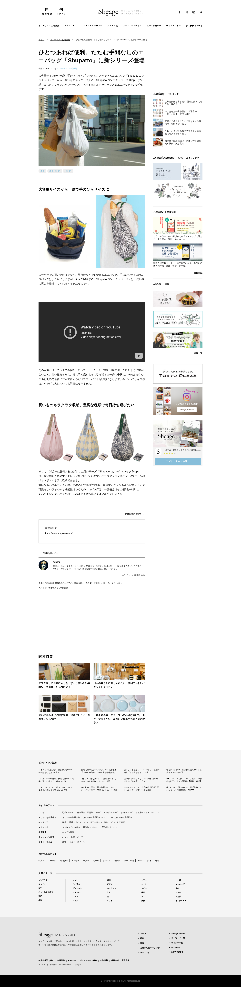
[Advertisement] (65, 618)
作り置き (76, 884)
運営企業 (126, 960)
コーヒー (145, 884)
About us (72, 960)
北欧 (109, 892)
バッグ (68, 171)
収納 (40, 896)
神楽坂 (117, 860)
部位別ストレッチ (110, 827)
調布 (149, 860)
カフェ (144, 880)
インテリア (43, 822)
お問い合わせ (177, 952)
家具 (64, 822)
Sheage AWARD (178, 933)
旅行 (143, 901)
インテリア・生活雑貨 (60, 40)
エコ (42, 171)
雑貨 (64, 842)
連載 (142, 943)
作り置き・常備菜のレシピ (89, 812)
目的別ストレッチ (91, 827)
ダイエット (77, 888)
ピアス (109, 884)
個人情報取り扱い (46, 960)
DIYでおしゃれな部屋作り (121, 817)
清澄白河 (106, 860)
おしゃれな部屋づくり (48, 892)
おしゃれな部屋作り (47, 817)
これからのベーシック (150, 948)
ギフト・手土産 (45, 842)
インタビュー (181, 901)
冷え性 (178, 896)
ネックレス (111, 888)
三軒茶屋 (76, 860)
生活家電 (42, 832)
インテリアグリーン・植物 (96, 822)
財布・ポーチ (77, 837)
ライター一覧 (177, 943)
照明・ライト (75, 822)
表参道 (86, 860)
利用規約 (61, 960)
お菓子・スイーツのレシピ (147, 812)
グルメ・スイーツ (77, 842)
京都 (177, 888)
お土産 (178, 880)
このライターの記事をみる (132, 575)
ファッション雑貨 (46, 837)
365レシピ (145, 952)
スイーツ (145, 888)
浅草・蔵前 (129, 860)
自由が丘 (64, 860)
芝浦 (157, 860)
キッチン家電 (68, 832)
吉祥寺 (141, 860)
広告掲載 (104, 960)
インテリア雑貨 (118, 822)
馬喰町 (96, 860)
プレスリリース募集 (88, 960)
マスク (178, 892)
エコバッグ (54, 171)
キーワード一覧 (178, 938)
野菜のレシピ (68, 812)
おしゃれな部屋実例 (71, 817)
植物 (40, 900)
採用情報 (115, 960)
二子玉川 (52, 860)
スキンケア (77, 892)
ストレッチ (43, 827)
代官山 (41, 860)
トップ (41, 40)
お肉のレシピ (127, 812)
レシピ (41, 812)
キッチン (42, 884)
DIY (40, 888)
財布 (109, 880)
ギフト (109, 901)
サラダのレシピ (111, 812)
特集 (142, 938)
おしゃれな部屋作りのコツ (95, 817)
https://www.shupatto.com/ (58, 533)
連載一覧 (198, 353)
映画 (143, 892)
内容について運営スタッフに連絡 (53, 588)
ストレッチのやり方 (71, 827)
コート (75, 896)
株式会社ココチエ (56, 965)
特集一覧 (198, 273)
